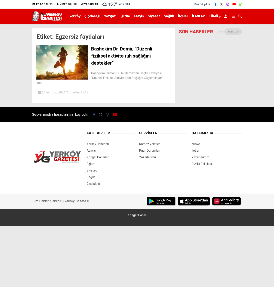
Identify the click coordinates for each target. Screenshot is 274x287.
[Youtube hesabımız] (234, 4)
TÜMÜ (213, 16)
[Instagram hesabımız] (227, 4)
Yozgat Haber (137, 215)
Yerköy (75, 16)
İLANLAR (198, 16)
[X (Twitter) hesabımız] (221, 4)
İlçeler (183, 16)
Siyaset (154, 16)
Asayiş (139, 16)
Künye (196, 144)
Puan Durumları (149, 150)
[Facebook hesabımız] (216, 4)
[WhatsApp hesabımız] (240, 4)
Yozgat (110, 16)
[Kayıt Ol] (226, 16)
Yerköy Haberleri (98, 144)
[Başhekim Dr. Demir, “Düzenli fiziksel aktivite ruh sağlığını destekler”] (62, 78)
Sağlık (169, 16)
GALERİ (44, 4)
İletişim (196, 150)
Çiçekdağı (92, 16)
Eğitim (124, 16)
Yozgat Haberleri (98, 157)
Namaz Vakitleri (150, 144)
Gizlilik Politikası (202, 164)
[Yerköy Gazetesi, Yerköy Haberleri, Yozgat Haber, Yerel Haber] (48, 20)
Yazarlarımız (147, 157)
